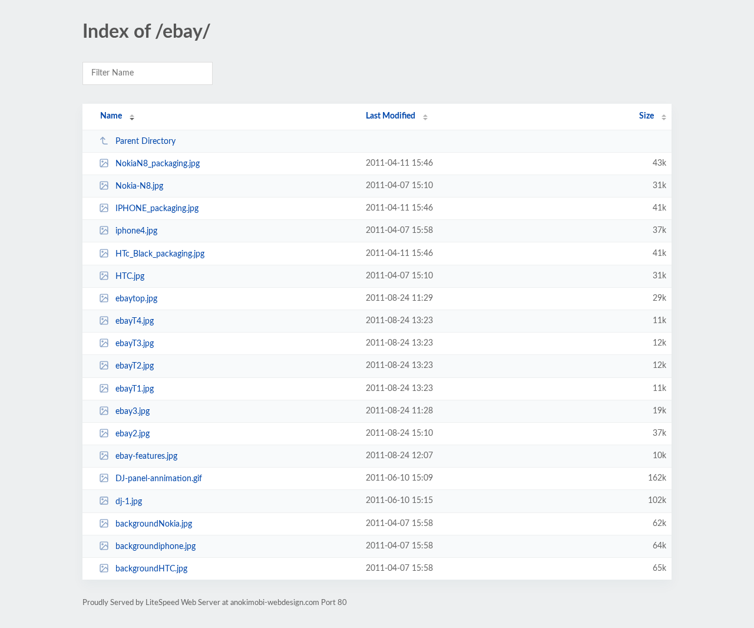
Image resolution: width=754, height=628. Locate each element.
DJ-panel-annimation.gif (158, 479)
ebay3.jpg (132, 411)
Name (111, 116)
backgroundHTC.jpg (151, 569)
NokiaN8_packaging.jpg (157, 164)
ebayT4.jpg (134, 321)
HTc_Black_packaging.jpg (159, 254)
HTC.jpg (129, 276)
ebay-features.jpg (146, 456)
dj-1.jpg (128, 501)
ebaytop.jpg (136, 299)
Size (646, 116)
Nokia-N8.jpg (139, 186)
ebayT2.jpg (134, 366)
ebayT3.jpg (134, 344)
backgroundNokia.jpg (153, 524)
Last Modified (390, 116)
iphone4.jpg (136, 231)
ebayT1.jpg (134, 389)
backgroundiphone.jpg (155, 546)
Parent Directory (145, 141)
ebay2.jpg (132, 434)
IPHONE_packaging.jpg (157, 209)
